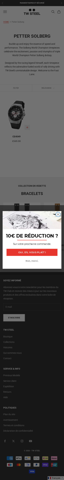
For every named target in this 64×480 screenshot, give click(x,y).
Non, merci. (32, 261)
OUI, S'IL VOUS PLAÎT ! (32, 252)
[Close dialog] (58, 214)
